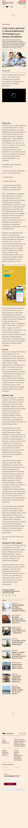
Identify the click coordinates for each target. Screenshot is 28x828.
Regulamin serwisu (18, 742)
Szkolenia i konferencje (8, 764)
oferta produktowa (7, 769)
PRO (11, 7)
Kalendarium (17, 767)
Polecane (10, 600)
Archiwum (4, 755)
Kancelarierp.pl (17, 757)
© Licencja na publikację (8, 589)
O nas (3, 739)
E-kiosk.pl (16, 750)
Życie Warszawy (18, 760)
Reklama (4, 750)
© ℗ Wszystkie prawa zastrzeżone (11, 591)
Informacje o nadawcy (19, 744)
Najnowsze (16, 600)
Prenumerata (5, 753)
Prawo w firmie (6, 24)
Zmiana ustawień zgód (19, 741)
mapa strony (5, 767)
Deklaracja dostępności (19, 746)
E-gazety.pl (16, 752)
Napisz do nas (5, 742)
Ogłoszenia (5, 752)
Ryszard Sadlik (6, 70)
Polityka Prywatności (19, 739)
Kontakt (4, 741)
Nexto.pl (16, 753)
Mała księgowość (18, 755)
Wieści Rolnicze (18, 758)
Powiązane (4, 600)
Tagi (21, 600)
